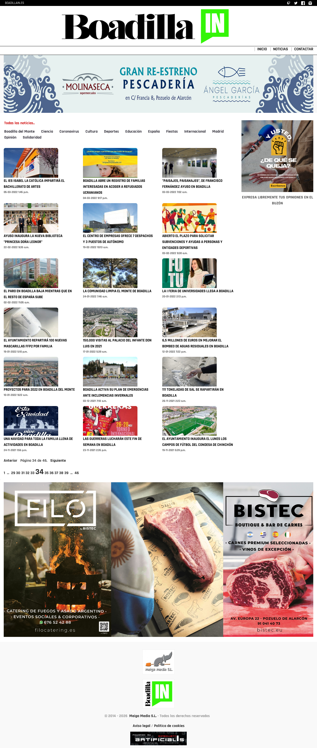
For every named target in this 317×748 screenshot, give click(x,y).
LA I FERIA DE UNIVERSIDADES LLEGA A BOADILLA (197, 291)
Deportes (111, 132)
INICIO (262, 49)
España (154, 132)
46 (77, 473)
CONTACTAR (303, 49)
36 (51, 473)
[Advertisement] (277, 345)
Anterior (10, 461)
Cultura (91, 132)
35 (47, 473)
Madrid (218, 132)
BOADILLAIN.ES (14, 3)
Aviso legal (141, 726)
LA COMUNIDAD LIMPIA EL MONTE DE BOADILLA (117, 291)
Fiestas (172, 132)
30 (18, 473)
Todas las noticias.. (19, 123)
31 (23, 473)
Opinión (10, 138)
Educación (133, 132)
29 (13, 473)
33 (32, 473)
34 (39, 472)
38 (61, 473)
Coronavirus (69, 132)
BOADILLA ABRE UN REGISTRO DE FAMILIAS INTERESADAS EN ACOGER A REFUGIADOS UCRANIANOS (114, 187)
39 (66, 473)
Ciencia (47, 132)
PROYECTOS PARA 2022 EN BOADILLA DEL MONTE (39, 390)
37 (56, 473)
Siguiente (58, 461)
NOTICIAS (280, 49)
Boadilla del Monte (19, 132)
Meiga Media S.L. (143, 716)
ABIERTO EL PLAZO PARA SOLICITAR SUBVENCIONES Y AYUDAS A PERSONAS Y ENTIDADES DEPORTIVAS (192, 242)
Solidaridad (32, 138)
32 (27, 473)
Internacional (195, 132)
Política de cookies (169, 726)
